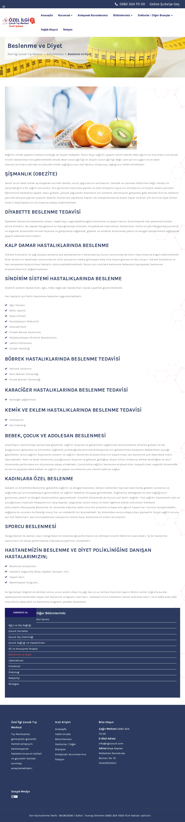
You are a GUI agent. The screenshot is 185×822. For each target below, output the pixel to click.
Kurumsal (64, 15)
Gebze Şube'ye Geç (165, 4)
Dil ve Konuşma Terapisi (23, 648)
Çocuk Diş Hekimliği (20, 637)
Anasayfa (47, 15)
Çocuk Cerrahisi (18, 631)
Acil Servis (42, 619)
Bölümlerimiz (121, 15)
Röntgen (13, 684)
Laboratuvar (15, 660)
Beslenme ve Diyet (19, 654)
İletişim (67, 29)
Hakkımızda (62, 734)
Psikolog (13, 672)
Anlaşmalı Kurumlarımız (93, 15)
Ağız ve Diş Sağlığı (19, 625)
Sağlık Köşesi (49, 29)
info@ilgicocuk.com (111, 743)
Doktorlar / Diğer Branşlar (154, 15)
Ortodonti (14, 666)
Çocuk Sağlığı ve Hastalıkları (26, 642)
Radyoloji (14, 678)
